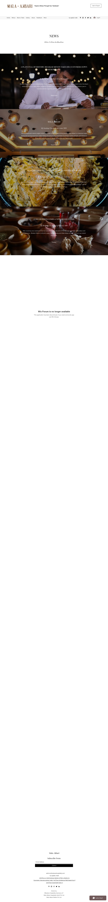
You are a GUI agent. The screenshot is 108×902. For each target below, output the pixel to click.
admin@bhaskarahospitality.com (55, 873)
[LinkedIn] (90, 18)
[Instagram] (83, 18)
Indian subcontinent (75, 184)
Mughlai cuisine (47, 187)
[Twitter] (88, 18)
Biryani (44, 182)
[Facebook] (85, 18)
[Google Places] (80, 18)
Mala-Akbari (54, 853)
